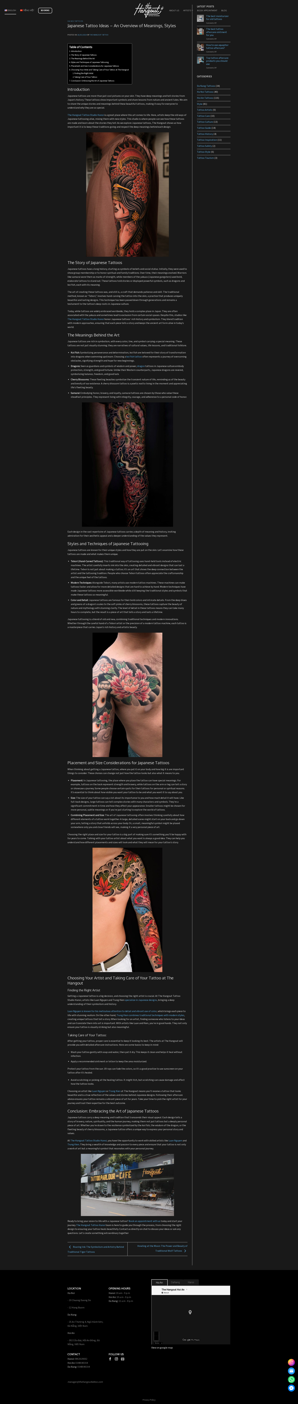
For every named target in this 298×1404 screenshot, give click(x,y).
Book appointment (207, 10)
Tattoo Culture (205, 122)
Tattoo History (205, 134)
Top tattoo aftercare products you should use (217, 61)
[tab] (159, 1283)
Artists (187, 10)
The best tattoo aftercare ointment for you (216, 32)
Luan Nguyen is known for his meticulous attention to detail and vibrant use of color (112, 1011)
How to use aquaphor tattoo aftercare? (217, 47)
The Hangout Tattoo (99, 35)
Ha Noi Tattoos (75, 21)
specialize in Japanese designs (141, 1000)
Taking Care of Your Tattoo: (85, 77)
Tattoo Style (203, 152)
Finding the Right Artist (83, 73)
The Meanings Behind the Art (83, 58)
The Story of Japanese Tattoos (84, 55)
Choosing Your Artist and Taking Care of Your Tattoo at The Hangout (100, 70)
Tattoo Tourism (205, 158)
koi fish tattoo (134, 356)
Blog (224, 10)
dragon (141, 366)
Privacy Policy (149, 1399)
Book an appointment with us (144, 1221)
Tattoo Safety (204, 146)
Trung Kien (115, 1091)
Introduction (76, 51)
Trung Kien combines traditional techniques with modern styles (150, 1015)
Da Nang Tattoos (206, 86)
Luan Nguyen (99, 1091)
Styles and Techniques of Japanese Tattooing (90, 62)
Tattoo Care (203, 116)
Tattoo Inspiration (207, 140)
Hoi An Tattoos (205, 98)
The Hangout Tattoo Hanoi (90, 1225)
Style (199, 104)
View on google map (162, 1347)
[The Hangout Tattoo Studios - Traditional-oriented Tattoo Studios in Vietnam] (149, 10)
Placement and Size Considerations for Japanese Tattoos (95, 66)
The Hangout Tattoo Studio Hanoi (86, 115)
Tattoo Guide (204, 128)
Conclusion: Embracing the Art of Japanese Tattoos (92, 81)
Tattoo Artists (204, 110)
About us (174, 10)
